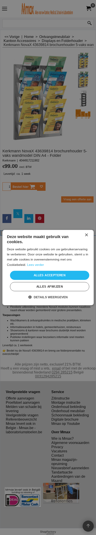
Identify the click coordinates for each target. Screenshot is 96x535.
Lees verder (35, 265)
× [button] (86, 235)
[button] (48, 297)
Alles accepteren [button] (49, 275)
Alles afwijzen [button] (49, 286)
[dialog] (48, 267)
